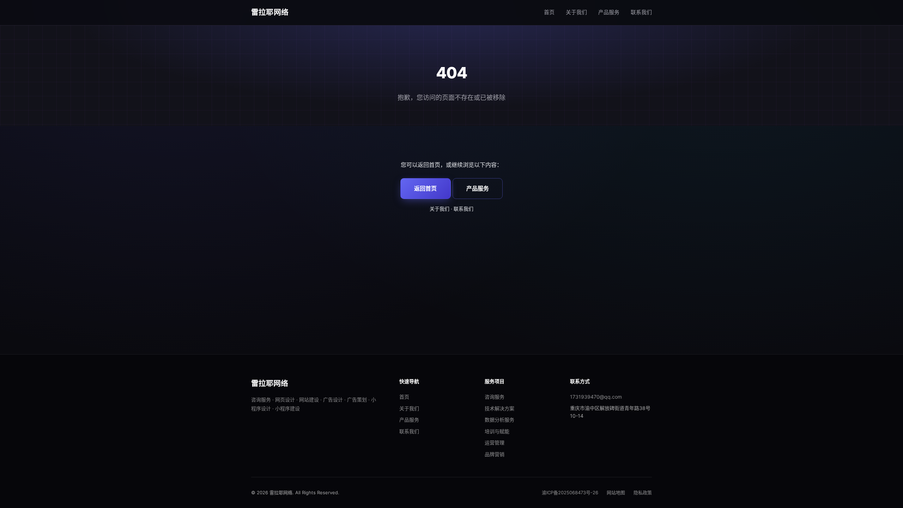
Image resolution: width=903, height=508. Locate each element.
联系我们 (641, 12)
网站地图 (616, 492)
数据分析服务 (499, 420)
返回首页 (425, 188)
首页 (549, 12)
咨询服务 (494, 397)
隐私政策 (643, 492)
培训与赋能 (497, 431)
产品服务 (608, 12)
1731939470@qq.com (596, 397)
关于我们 (576, 12)
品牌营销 (494, 454)
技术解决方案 (499, 408)
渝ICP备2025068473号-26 (570, 492)
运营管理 (494, 443)
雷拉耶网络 (270, 12)
